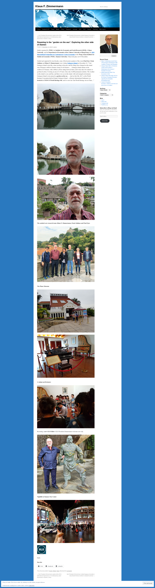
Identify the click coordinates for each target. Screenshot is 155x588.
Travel (52, 29)
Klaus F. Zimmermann (49, 6)
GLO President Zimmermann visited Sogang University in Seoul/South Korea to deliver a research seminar (81, 36)
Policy (62, 29)
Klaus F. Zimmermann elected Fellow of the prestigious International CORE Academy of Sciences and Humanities (109, 62)
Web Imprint (102, 29)
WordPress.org (104, 104)
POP (84, 29)
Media (57, 29)
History (89, 29)
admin (55, 47)
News (58, 571)
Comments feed (104, 103)
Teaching (95, 29)
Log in (102, 100)
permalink (69, 571)
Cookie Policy (32, 585)
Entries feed (103, 101)
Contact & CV (45, 29)
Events (50, 571)
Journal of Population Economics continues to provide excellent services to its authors (109, 83)
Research (68, 29)
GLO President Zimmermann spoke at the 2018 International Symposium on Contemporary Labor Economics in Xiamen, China (49, 37)
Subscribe (105, 120)
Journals (75, 29)
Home (38, 29)
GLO (80, 29)
